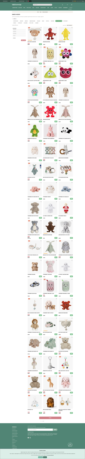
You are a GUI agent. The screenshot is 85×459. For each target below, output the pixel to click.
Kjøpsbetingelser (14, 440)
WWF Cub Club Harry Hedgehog (47, 409)
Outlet (56, 7)
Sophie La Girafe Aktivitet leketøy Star (64, 370)
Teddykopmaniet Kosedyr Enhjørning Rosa (48, 138)
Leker (48, 7)
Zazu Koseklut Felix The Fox (31, 177)
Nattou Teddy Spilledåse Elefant (63, 332)
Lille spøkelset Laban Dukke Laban (47, 215)
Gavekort (70, 9)
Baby (24, 7)
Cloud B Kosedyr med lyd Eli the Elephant (64, 234)
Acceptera (44, 457)
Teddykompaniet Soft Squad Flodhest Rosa (33, 196)
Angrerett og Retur (15, 433)
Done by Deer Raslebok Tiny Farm (47, 332)
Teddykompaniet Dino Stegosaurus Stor (48, 351)
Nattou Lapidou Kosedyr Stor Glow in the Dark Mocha (50, 100)
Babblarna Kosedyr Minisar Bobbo (63, 312)
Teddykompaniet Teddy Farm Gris (47, 274)
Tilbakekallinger (14, 446)
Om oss (13, 443)
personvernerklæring (50, 455)
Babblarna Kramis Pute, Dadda (47, 80)
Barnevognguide (14, 434)
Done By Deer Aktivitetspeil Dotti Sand (48, 177)
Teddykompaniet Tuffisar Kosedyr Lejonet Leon (34, 332)
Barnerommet (43, 7)
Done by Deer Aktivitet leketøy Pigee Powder (33, 80)
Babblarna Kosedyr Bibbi (62, 41)
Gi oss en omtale (14, 431)
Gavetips (60, 7)
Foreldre (37, 7)
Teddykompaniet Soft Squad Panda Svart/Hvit (65, 138)
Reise (33, 7)
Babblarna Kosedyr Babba (46, 41)
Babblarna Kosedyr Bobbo (46, 119)
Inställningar (40, 457)
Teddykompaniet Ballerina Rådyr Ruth (33, 370)
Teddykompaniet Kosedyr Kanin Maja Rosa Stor (65, 390)
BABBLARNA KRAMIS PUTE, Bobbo (63, 80)
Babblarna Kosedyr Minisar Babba (47, 234)
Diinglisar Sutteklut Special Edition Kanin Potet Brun (35, 119)
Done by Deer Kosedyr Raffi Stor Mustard (48, 390)
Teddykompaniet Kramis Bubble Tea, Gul (48, 61)
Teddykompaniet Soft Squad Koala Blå (64, 196)
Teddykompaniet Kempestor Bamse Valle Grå (33, 234)
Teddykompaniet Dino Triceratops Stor (33, 351)
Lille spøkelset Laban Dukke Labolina (63, 274)
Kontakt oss (14, 442)
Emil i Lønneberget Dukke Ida (62, 215)
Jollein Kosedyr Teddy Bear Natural (63, 351)
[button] (78, 1)
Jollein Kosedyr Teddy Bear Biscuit (32, 390)
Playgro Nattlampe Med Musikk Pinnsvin (33, 100)
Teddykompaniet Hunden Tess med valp (48, 312)
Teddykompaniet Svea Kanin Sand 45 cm (33, 61)
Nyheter (70, 7)
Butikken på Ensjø (14, 436)
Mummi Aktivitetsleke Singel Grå (47, 370)
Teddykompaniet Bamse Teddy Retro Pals (33, 215)
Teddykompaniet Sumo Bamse (31, 274)
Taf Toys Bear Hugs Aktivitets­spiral (63, 177)
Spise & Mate (29, 7)
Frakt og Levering (14, 430)
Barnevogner (14, 7)
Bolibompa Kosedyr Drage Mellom (32, 138)
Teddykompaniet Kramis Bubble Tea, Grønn (64, 293)
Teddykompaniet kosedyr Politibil (32, 293)
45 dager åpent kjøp (21, 1)
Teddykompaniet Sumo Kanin (47, 196)
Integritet (13, 439)
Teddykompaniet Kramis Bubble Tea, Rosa (48, 293)
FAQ (12, 437)
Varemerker (65, 7)
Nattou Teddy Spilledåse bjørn (32, 41)
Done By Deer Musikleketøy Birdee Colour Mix (34, 312)
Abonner (55, 429)
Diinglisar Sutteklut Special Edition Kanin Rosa (65, 119)
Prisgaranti (13, 445)
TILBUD (52, 7)
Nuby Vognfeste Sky (30, 409)
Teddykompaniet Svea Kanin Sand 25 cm (64, 100)
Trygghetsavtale (5, 1)
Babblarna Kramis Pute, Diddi (62, 61)
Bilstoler (20, 7)
